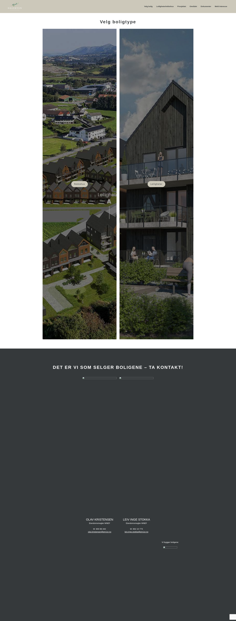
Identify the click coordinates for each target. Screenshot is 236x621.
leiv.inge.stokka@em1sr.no (136, 532)
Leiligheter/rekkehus (165, 6)
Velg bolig (148, 6)
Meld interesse (221, 6)
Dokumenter (206, 6)
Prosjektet (181, 6)
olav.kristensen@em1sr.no (99, 532)
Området (193, 6)
